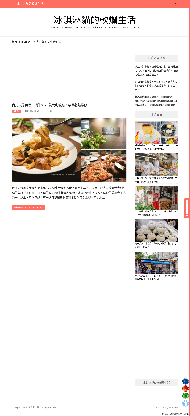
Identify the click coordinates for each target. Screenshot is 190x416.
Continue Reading (32, 207)
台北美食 (16, 111)
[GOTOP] (185, 403)
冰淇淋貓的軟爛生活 (95, 20)
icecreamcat (32, 111)
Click (187, 208)
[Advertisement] (69, 78)
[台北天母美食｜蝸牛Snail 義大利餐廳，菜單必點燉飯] (69, 149)
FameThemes (173, 407)
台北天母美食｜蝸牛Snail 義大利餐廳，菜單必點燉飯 (49, 105)
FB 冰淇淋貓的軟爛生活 (28, 3)
